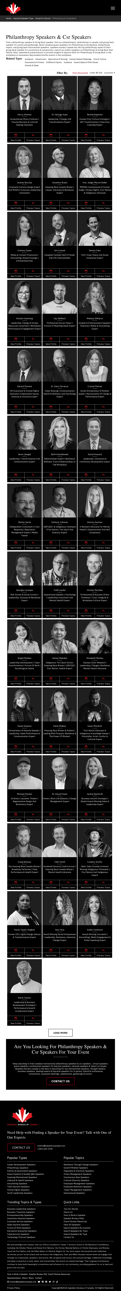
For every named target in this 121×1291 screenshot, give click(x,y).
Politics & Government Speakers (22, 1171)
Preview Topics (33, 140)
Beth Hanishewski (59, 454)
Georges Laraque (24, 590)
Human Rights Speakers (18, 1190)
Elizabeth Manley (94, 658)
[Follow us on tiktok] (57, 1281)
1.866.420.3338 (45, 1149)
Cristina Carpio (24, 250)
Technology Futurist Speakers (21, 1237)
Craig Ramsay (24, 861)
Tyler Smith (59, 861)
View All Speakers (72, 1224)
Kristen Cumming (24, 318)
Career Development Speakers (21, 1164)
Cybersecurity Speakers (18, 1234)
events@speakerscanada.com (51, 1145)
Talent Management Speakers (78, 1190)
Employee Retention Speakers (78, 1186)
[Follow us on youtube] (39, 1281)
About (25, 1278)
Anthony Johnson (59, 522)
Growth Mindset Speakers (76, 1168)
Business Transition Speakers (21, 1212)
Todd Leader (60, 590)
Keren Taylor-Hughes (24, 929)
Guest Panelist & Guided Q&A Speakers (25, 1174)
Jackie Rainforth (95, 794)
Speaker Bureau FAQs (74, 1218)
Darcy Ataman (25, 114)
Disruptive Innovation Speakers (22, 1231)
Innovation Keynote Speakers (21, 1218)
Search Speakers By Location (77, 1228)
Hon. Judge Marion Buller (95, 182)
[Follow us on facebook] (46, 1281)
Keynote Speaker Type (23, 18)
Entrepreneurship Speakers (20, 1215)
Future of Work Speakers (19, 1228)
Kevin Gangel (24, 454)
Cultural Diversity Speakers (76, 1180)
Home (8, 18)
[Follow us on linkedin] (43, 1281)
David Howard (95, 454)
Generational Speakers (74, 1193)
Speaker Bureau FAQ (38, 1274)
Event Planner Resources (75, 1221)
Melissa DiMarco (95, 318)
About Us (68, 1212)
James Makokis (59, 658)
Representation (14, 1278)
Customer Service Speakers (20, 1221)
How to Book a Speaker (75, 1215)
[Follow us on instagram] (54, 1281)
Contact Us (60, 1081)
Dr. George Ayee (60, 114)
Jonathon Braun (59, 182)
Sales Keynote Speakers (18, 1224)
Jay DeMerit (60, 318)
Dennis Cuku (95, 250)
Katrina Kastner (95, 522)
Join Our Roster (71, 1209)
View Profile (16, 140)
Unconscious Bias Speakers (76, 1177)
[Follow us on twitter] (50, 1281)
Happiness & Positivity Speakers (79, 1171)
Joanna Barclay (24, 182)
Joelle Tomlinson (95, 929)
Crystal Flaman (95, 386)
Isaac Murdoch (95, 726)
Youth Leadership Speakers (20, 1193)
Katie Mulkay (59, 726)
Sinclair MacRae (95, 590)
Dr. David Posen (59, 794)
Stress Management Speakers (77, 1174)
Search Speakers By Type (75, 1234)
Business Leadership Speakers (21, 1209)
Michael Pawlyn (24, 794)
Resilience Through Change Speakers (81, 1164)
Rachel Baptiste (95, 114)
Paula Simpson (24, 726)
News (31, 1278)
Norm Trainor (24, 997)
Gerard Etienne (24, 386)
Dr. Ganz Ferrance (59, 386)
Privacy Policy (13, 1288)
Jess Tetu (59, 929)
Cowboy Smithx (94, 861)
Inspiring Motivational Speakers (22, 1177)
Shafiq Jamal (24, 522)
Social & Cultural (43, 18)
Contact (39, 1278)
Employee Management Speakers (79, 1183)
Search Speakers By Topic (76, 1231)
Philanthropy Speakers (17, 1168)
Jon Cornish (59, 250)
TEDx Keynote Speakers (18, 1186)
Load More (60, 1032)
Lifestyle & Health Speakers (20, 1180)
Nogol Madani (24, 658)
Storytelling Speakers (17, 1183)
